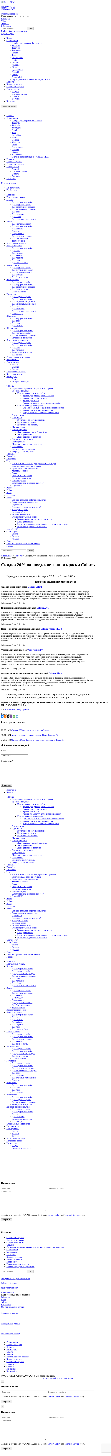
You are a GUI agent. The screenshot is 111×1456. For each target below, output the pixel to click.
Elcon (14, 67)
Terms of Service (71, 1215)
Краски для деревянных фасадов (38, 410)
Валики (15, 367)
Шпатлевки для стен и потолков (32, 526)
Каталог (10, 38)
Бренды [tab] (10, 792)
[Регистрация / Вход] (5, 108)
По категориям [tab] (13, 188)
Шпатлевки (11, 316)
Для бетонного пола (21, 238)
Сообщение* (7, 761)
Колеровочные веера (16, 372)
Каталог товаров (14, 1257)
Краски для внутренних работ (31, 393)
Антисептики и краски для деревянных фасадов (34, 463)
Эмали (9, 221)
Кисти (15, 364)
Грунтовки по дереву (27, 422)
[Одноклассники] (5, 716)
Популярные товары (15, 197)
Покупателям (12, 89)
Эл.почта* (6, 756)
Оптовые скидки (19, 94)
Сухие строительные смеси (24, 517)
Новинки (10, 195)
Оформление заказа (15, 1240)
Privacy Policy (54, 1215)
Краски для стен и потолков (25, 468)
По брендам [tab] (11, 190)
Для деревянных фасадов (23, 207)
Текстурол (16, 50)
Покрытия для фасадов (22, 439)
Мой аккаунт (12, 1252)
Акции (9, 1354)
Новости (10, 82)
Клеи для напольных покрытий (26, 507)
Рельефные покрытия (22, 338)
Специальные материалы (18, 357)
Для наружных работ (21, 204)
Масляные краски (20, 471)
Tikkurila (16, 45)
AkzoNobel (17, 77)
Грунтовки (11, 294)
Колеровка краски (14, 374)
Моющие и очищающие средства (27, 444)
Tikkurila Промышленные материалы (23, 543)
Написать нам (7, 1292)
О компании (12, 40)
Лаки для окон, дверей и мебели (32, 432)
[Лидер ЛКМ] (7, 2)
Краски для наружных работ (30, 405)
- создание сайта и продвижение (58, 1378)
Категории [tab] (11, 790)
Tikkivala (16, 48)
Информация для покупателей (20, 1266)
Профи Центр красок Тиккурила (27, 43)
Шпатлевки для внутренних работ (28, 483)
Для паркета (17, 258)
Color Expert (17, 57)
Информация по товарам (17, 1264)
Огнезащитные (19, 292)
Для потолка (17, 253)
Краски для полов (31, 400)
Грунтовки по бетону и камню (31, 420)
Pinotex (15, 74)
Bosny (9, 492)
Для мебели (17, 229)
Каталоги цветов (14, 84)
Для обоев (16, 216)
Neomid (15, 72)
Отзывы (10, 1245)
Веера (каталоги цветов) (23, 451)
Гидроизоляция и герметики (25, 502)
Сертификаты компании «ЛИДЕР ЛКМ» (31, 79)
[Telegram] (17, 716)
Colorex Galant (35, 587)
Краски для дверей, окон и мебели (38, 395)
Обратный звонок (9, 14)
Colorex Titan (55, 673)
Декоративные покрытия (17, 340)
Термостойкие (18, 241)
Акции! (15, 91)
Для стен (16, 212)
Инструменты (12, 362)
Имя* (3, 750)
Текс (14, 55)
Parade (15, 53)
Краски (9, 199)
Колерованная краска (22, 381)
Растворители (12, 359)
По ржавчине (18, 233)
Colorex (15, 62)
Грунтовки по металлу (27, 425)
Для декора (17, 355)
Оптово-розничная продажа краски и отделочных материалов (35, 1247)
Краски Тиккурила (20, 391)
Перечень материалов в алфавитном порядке (32, 388)
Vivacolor (16, 65)
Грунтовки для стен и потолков (26, 466)
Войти (4, 31)
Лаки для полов (24, 434)
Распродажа (11, 376)
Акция (15, 379)
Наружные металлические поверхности (41, 412)
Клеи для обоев (19, 512)
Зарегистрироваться (18, 31)
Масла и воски (13, 265)
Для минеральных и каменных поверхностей (43, 408)
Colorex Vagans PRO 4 (51, 629)
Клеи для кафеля (25, 522)
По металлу (17, 231)
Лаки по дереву (19, 480)
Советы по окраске (15, 86)
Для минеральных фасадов (24, 209)
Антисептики (12, 279)
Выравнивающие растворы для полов (34, 519)
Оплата (15, 96)
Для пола (16, 260)
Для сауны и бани (20, 262)
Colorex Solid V (35, 650)
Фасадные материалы (22, 475)
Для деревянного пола (22, 236)
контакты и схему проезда (17, 709)
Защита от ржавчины (21, 478)
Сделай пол (17, 70)
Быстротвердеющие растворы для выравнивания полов (43, 524)
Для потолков (18, 214)
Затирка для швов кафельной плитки (29, 500)
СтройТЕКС (17, 485)
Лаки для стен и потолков (29, 437)
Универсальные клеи (21, 514)
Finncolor (10, 456)
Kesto (14, 60)
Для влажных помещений (24, 219)
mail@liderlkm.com (9, 1288)
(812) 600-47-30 (8, 7)
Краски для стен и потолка (35, 398)
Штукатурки (12, 328)
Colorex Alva (43, 608)
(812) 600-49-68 (8, 9)
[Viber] (11, 716)
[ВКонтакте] (2, 716)
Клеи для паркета (20, 509)
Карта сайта (11, 1262)
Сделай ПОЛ (12, 529)
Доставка (16, 99)
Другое (15, 369)
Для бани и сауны (20, 277)
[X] (8, 716)
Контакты (11, 101)
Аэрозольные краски (16, 243)
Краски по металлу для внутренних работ (42, 403)
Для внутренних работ (22, 202)
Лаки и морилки (14, 246)
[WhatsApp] (14, 716)
